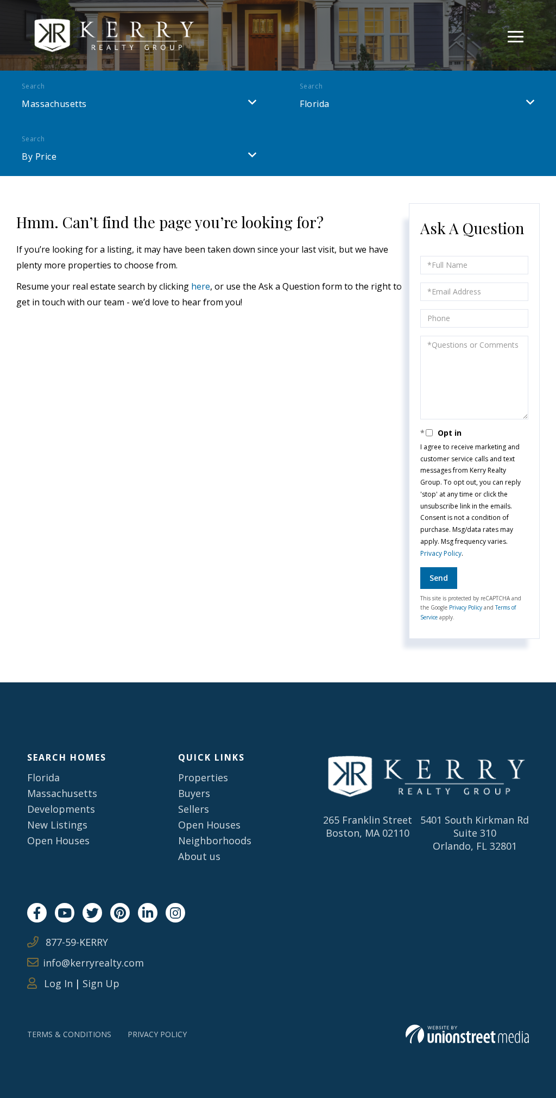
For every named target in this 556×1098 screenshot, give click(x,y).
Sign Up (101, 983)
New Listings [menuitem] (57, 824)
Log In (57, 983)
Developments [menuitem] (61, 808)
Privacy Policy (441, 553)
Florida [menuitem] (43, 777)
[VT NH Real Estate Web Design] (467, 1034)
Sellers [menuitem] (193, 808)
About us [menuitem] (199, 856)
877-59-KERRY (75, 942)
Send (438, 578)
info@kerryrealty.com (93, 962)
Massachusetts (54, 104)
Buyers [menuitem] (194, 793)
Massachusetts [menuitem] (62, 793)
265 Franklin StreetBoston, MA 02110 (367, 826)
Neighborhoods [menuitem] (214, 840)
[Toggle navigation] (515, 35)
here (200, 286)
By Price (39, 156)
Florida (315, 104)
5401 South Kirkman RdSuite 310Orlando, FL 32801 (474, 832)
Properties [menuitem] (203, 777)
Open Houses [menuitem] (58, 840)
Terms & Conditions (69, 1034)
